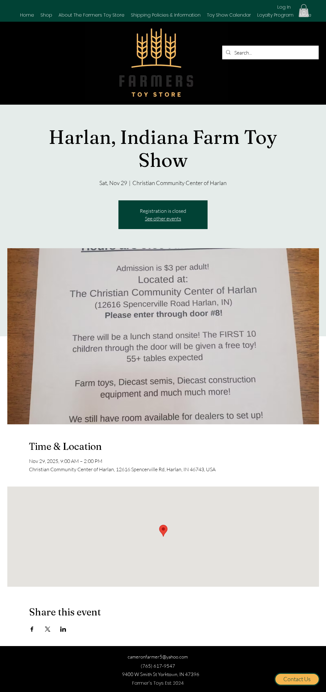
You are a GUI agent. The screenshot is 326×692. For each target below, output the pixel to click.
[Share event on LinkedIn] (63, 629)
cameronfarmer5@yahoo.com (158, 657)
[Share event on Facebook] (32, 629)
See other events (163, 218)
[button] (46, 15)
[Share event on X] (48, 629)
